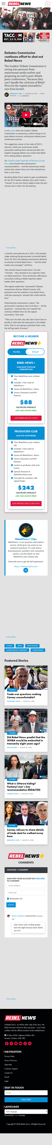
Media (20, 646)
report (13, 130)
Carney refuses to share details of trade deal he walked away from (25, 833)
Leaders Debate (38, 650)
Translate (21, 1115)
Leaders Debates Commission (16, 650)
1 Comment (24, 96)
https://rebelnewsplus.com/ (26, 566)
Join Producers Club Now (26, 503)
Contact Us (8, 1073)
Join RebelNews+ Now (26, 418)
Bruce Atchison (18, 916)
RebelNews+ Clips (16, 94)
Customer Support (11, 1068)
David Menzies (12, 747)
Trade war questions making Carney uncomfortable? (24, 696)
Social (6, 1077)
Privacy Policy (9, 1056)
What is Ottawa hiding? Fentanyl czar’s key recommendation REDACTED (23, 787)
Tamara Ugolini (13, 794)
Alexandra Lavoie (13, 701)
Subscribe (8, 1064)
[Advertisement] (26, 219)
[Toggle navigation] (3, 3)
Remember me (16, 898)
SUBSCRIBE (40, 878)
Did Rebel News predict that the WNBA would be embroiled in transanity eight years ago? (26, 740)
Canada (9, 646)
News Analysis (32, 646)
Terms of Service (10, 1060)
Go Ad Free (11, 248)
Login (6, 1081)
